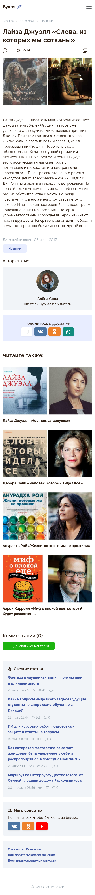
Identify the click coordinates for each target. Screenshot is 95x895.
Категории (27, 21)
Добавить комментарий (31, 646)
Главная (8, 21)
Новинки (47, 21)
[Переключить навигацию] (89, 6)
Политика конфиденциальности (32, 860)
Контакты (33, 849)
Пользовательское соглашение (31, 854)
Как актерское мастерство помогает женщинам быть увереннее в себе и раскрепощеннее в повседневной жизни (44, 753)
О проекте (15, 849)
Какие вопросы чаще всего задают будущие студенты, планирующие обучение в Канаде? (47, 704)
